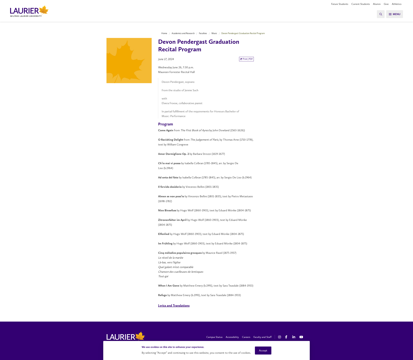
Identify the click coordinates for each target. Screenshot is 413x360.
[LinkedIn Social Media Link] (294, 337)
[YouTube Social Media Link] (301, 337)
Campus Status (214, 337)
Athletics (396, 3)
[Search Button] (381, 14)
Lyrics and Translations (174, 305)
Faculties (203, 33)
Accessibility (232, 337)
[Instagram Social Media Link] (280, 337)
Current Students (360, 3)
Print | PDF (247, 59)
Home (164, 33)
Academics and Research (183, 33)
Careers (246, 337)
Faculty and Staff (262, 337)
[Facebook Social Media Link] (287, 337)
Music (214, 33)
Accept (263, 350)
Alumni (377, 3)
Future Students (339, 3)
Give (386, 3)
